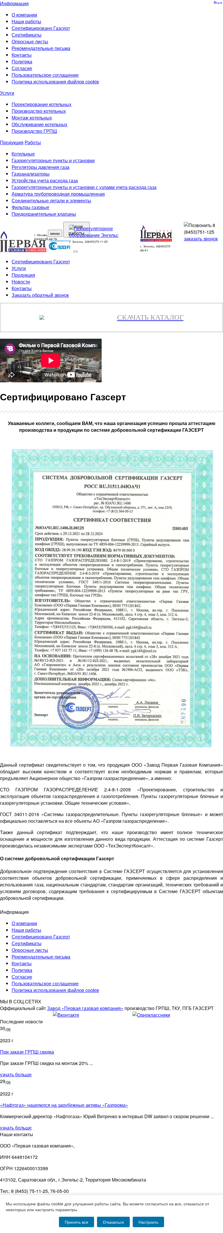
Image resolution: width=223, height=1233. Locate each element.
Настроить (148, 1222)
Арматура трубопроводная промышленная (58, 193)
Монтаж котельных (32, 117)
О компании (24, 14)
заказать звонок (201, 238)
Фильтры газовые (30, 207)
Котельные (23, 153)
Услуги (7, 93)
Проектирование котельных (41, 104)
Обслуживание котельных (39, 124)
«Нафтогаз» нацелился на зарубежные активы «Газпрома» (64, 1105)
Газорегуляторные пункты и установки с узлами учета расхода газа (84, 187)
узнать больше (16, 1074)
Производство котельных (39, 111)
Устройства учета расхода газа (45, 180)
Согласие (22, 68)
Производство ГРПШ (34, 131)
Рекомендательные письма (41, 48)
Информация (14, 3)
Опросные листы (30, 41)
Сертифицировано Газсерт (41, 28)
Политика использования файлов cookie (55, 81)
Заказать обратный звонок (40, 295)
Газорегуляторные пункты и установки (53, 160)
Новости (21, 281)
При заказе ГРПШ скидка (27, 1051)
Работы (33, 142)
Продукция (12, 142)
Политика (22, 61)
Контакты (22, 54)
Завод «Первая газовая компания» (85, 1008)
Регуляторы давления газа (40, 167)
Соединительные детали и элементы (51, 200)
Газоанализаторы (31, 173)
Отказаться (113, 1222)
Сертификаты (27, 34)
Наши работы (26, 21)
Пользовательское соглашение (45, 75)
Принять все (76, 1222)
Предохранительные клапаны (44, 213)
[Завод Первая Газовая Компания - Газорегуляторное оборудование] (156, 239)
